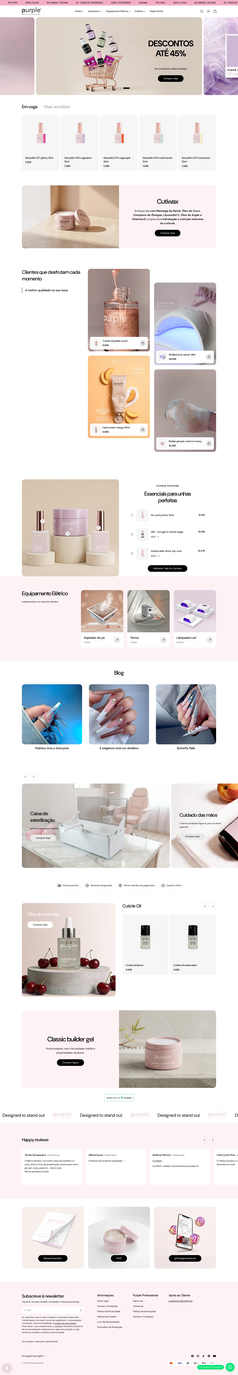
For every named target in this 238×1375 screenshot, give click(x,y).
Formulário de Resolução (109, 1327)
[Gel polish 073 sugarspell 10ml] (119, 134)
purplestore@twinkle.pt (181, 1301)
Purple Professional (35, 1363)
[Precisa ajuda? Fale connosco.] (230, 1367)
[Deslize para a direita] (33, 776)
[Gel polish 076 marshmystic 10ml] (158, 134)
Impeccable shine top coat (166, 551)
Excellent (157, 1160)
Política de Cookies (106, 1316)
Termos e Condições (107, 1306)
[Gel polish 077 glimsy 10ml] (41, 134)
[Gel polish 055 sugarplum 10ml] (80, 134)
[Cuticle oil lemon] (145, 937)
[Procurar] (202, 11)
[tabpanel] (119, 143)
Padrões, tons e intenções (52, 748)
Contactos (138, 1306)
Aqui (10, 74)
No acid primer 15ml (162, 515)
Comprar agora (70, 1062)
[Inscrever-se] (81, 1310)
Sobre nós (138, 1301)
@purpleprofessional (185, 1258)
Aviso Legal (103, 1301)
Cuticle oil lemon (134, 965)
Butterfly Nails (186, 748)
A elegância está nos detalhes (118, 748)
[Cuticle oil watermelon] (193, 937)
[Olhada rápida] (55, 121)
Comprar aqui (167, 233)
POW (118, 1258)
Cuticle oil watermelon (185, 965)
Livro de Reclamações (108, 1321)
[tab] (29, 107)
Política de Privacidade (108, 1311)
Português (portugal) (32, 1356)
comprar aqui (180, 67)
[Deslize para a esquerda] (25, 776)
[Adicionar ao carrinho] (143, 343)
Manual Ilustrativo (53, 1258)
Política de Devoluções (144, 1311)
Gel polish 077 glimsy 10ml (39, 158)
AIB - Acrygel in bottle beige (167, 532)
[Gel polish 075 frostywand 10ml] (197, 134)
